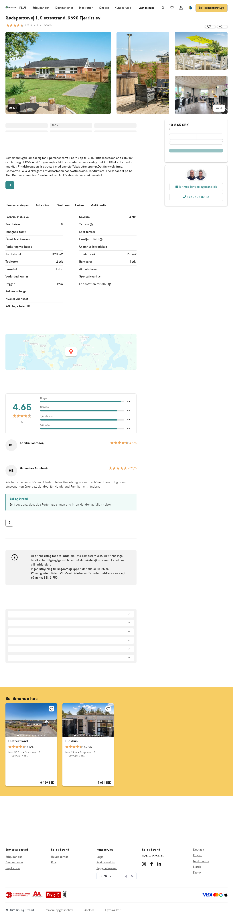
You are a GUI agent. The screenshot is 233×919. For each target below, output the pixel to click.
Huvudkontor (59, 857)
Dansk (197, 873)
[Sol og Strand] (10, 7)
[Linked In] (159, 864)
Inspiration (86, 8)
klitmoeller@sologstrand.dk (198, 187)
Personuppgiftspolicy (59, 910)
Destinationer (64, 8)
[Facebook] (151, 864)
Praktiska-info (105, 862)
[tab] (18, 735)
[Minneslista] (172, 8)
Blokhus (71, 741)
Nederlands (201, 861)
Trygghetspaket (106, 868)
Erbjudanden (41, 8)
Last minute (146, 8)
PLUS (23, 8)
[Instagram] (144, 864)
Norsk (197, 867)
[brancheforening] (18, 897)
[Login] (181, 8)
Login (100, 857)
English (197, 855)
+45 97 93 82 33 (198, 197)
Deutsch (198, 850)
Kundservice (123, 8)
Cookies (89, 910)
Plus (53, 862)
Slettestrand (18, 741)
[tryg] (54, 897)
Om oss (104, 8)
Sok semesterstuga (211, 8)
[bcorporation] (66, 897)
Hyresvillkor (113, 910)
